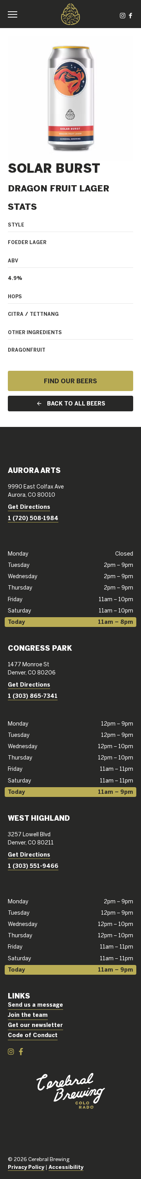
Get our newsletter (35, 1025)
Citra (16, 314)
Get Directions (29, 507)
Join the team (28, 1015)
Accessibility (66, 1167)
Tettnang (44, 314)
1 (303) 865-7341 (33, 696)
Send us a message (35, 1005)
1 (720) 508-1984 (33, 518)
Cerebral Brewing (70, 14)
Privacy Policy (26, 1167)
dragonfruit (26, 349)
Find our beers (70, 380)
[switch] (16, 14)
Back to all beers (76, 403)
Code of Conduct (33, 1035)
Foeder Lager (27, 242)
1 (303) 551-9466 (33, 866)
